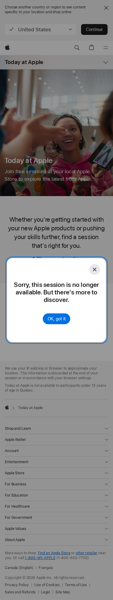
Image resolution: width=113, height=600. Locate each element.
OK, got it (57, 318)
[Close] (94, 269)
